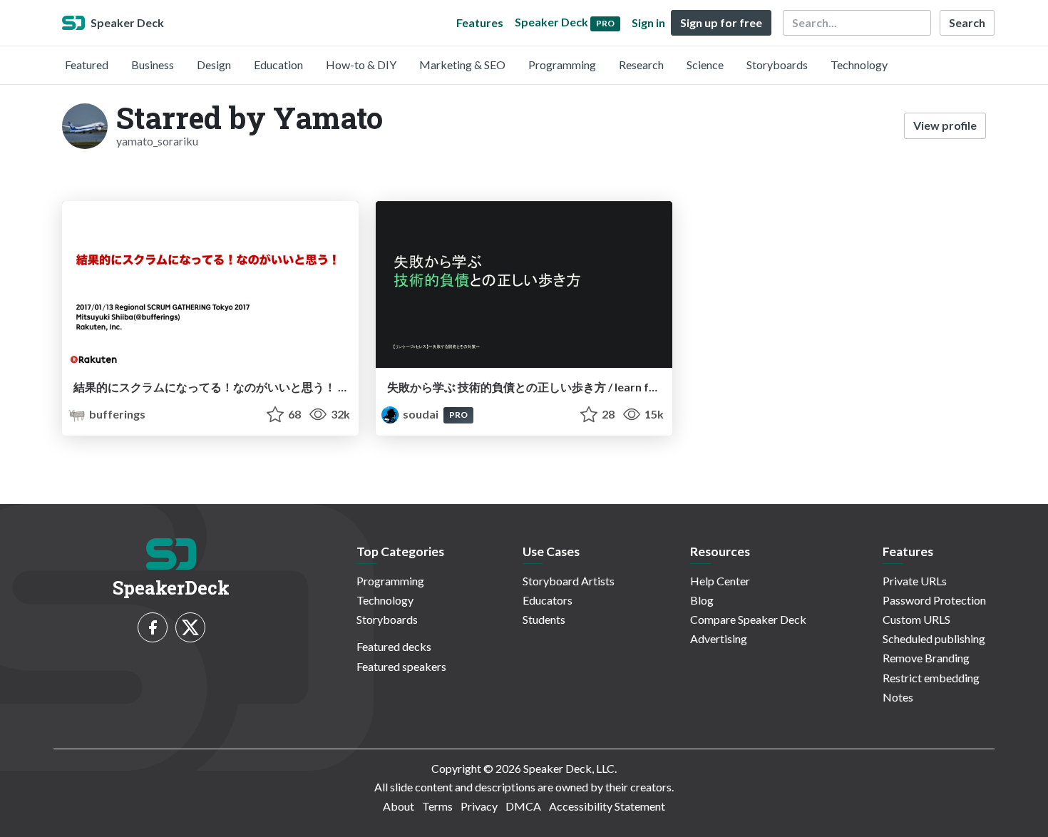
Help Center (720, 580)
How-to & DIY (361, 64)
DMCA (523, 806)
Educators (547, 600)
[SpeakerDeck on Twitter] (190, 627)
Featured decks (393, 646)
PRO (458, 414)
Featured (86, 64)
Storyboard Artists (569, 580)
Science (705, 64)
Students (544, 619)
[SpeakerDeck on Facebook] (153, 627)
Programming (562, 64)
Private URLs (915, 580)
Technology (859, 64)
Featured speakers (401, 666)
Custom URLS (916, 619)
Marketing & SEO (462, 64)
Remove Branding (926, 657)
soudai (421, 414)
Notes (898, 697)
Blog (702, 600)
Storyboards (777, 64)
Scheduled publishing (934, 638)
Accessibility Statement (607, 806)
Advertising (718, 638)
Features (479, 22)
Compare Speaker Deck (748, 619)
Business (152, 64)
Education (278, 64)
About (398, 806)
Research (641, 64)
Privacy (479, 806)
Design (214, 64)
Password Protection (934, 600)
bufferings (116, 414)
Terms (437, 806)
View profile (945, 125)
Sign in (648, 22)
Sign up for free (721, 22)
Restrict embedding (931, 677)
